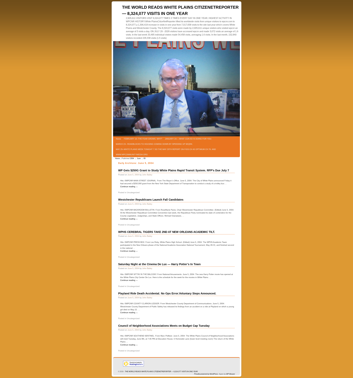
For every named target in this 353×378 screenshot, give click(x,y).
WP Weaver (230, 374)
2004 (132, 158)
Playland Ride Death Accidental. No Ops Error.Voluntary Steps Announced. (167, 293)
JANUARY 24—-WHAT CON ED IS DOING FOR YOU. (188, 139)
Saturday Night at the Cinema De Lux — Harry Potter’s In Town (159, 264)
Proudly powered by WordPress (206, 374)
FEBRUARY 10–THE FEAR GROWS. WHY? (143, 139)
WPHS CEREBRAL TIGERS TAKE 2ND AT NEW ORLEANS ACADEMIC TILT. (166, 231)
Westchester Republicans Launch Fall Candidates (150, 199)
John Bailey (147, 175)
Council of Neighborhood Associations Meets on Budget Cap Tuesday (164, 325)
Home (118, 139)
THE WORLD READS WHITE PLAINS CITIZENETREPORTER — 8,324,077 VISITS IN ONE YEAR (161, 371)
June (139, 158)
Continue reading (129, 186)
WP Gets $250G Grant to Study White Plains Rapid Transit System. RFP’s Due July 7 (173, 170)
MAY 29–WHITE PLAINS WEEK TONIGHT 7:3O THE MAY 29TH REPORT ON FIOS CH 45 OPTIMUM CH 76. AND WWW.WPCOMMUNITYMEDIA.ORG (166, 152)
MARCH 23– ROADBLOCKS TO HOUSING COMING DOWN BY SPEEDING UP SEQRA (154, 144)
